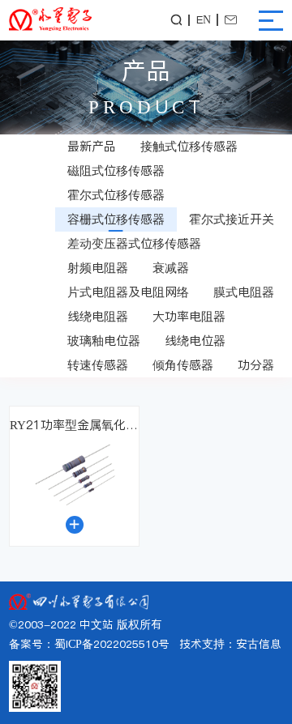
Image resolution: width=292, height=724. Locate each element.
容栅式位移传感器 (116, 219)
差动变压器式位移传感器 (134, 243)
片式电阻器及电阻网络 (128, 291)
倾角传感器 (182, 364)
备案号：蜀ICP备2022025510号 (89, 644)
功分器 (256, 364)
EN (203, 20)
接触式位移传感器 (189, 146)
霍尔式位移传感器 (116, 194)
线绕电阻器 (97, 316)
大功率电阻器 (188, 316)
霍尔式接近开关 (231, 219)
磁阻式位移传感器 (116, 170)
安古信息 (258, 644)
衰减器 (170, 267)
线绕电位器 (195, 340)
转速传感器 (97, 364)
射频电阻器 (97, 267)
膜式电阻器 (243, 291)
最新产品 (91, 146)
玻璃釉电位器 (103, 340)
